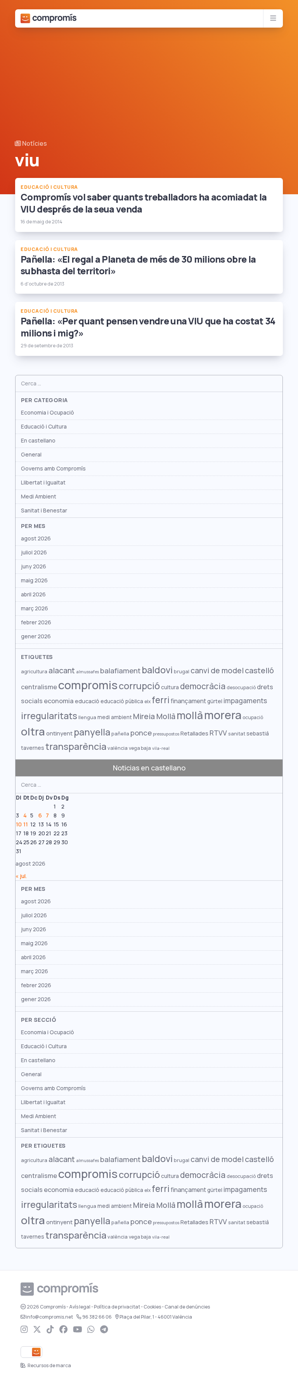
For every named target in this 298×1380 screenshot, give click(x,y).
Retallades (194, 733)
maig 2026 (34, 580)
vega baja (140, 748)
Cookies (152, 1307)
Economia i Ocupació (47, 412)
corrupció (139, 686)
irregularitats (49, 716)
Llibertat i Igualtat (43, 482)
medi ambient (114, 717)
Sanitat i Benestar (44, 510)
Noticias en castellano (149, 767)
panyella (92, 732)
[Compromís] (48, 18)
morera (222, 715)
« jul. (21, 876)
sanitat (236, 733)
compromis (88, 685)
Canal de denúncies (187, 1307)
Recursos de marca (49, 1366)
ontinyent (59, 733)
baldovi (157, 670)
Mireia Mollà (154, 716)
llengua (87, 717)
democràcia (202, 686)
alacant (62, 671)
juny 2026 (33, 566)
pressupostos (166, 734)
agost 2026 (36, 538)
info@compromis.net (49, 1317)
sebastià (257, 733)
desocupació (241, 688)
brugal (181, 671)
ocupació (253, 717)
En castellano (38, 440)
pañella (120, 733)
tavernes (32, 747)
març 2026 (34, 608)
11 (25, 824)
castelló (259, 671)
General (31, 454)
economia (59, 701)
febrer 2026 (36, 622)
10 (19, 824)
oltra (33, 732)
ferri (161, 700)
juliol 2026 (34, 552)
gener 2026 (36, 636)
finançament (188, 701)
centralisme (39, 687)
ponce (141, 733)
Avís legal (79, 1307)
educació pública (121, 701)
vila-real (161, 748)
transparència (75, 747)
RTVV (218, 732)
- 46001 (156, 1317)
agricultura (34, 671)
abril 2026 (33, 594)
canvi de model (217, 671)
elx (147, 702)
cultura (170, 687)
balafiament (120, 670)
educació (87, 701)
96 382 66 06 (97, 1317)
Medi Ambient (38, 496)
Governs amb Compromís (53, 468)
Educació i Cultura (44, 426)
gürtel (214, 701)
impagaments (245, 700)
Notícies (34, 143)
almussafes (87, 671)
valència (117, 748)
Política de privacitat (117, 1307)
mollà (190, 715)
